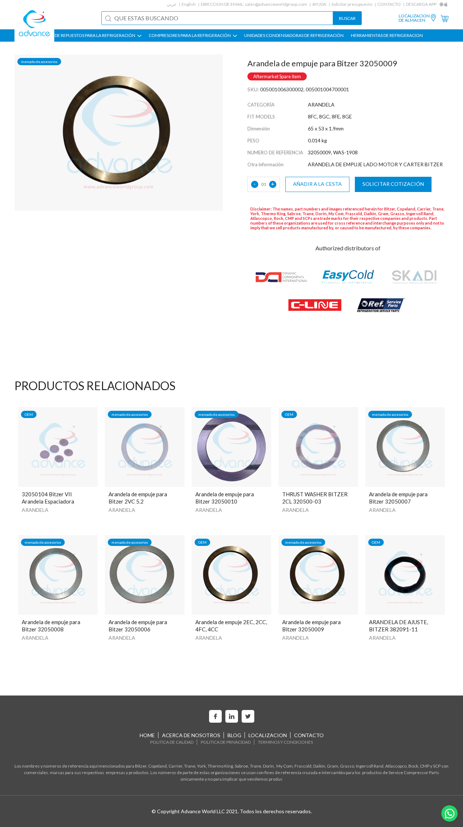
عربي (172, 4)
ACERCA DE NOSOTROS (191, 735)
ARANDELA (35, 510)
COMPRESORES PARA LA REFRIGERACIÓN (190, 35)
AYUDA (319, 4)
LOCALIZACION (268, 735)
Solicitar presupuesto (351, 4)
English (189, 4)
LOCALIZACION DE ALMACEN (414, 18)
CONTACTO (389, 4)
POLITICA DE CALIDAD (172, 742)
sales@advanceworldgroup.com (276, 4)
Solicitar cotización (393, 184)
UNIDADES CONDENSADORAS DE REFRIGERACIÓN (294, 35)
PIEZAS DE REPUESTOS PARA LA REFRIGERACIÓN (88, 35)
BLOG (234, 735)
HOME (147, 735)
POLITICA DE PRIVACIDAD (226, 742)
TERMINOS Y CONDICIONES (285, 742)
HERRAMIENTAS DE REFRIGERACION (387, 35)
